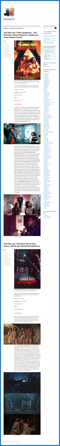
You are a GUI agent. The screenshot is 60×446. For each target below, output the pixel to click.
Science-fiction (46, 181)
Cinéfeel (45, 97)
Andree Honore (6, 48)
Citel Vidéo (45, 98)
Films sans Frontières (47, 131)
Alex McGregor (6, 257)
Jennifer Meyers (6, 51)
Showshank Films (46, 184)
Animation (45, 77)
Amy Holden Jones (6, 47)
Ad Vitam (45, 76)
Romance (45, 179)
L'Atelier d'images (46, 145)
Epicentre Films (46, 118)
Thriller (45, 199)
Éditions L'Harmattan (47, 115)
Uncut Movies (46, 201)
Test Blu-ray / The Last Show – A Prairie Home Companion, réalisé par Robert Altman (50, 36)
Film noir (45, 130)
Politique (45, 168)
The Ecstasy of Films (47, 197)
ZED (44, 207)
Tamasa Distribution (47, 193)
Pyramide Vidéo (46, 175)
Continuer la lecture (18, 236)
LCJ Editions (46, 147)
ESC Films (45, 122)
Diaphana (45, 108)
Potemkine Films (46, 169)
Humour (45, 141)
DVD (44, 113)
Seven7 (45, 183)
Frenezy (45, 133)
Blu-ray (10, 48)
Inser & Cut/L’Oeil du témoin (48, 143)
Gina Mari (8, 50)
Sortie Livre (45, 187)
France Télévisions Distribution (48, 132)
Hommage (45, 139)
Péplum (45, 165)
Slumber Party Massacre (7, 55)
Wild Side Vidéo (46, 206)
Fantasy (45, 129)
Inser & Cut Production (47, 142)
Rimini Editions (8, 46)
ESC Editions (46, 121)
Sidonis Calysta (46, 185)
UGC (44, 200)
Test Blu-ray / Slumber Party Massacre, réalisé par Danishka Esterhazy (22, 245)
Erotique (45, 119)
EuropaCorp (45, 124)
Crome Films (46, 106)
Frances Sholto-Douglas (7, 259)
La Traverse (45, 146)
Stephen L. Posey (6, 56)
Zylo (44, 208)
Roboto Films (46, 178)
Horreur (5, 46)
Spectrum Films (46, 189)
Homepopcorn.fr (9, 19)
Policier (45, 167)
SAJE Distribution (46, 180)
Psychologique (46, 172)
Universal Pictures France (48, 202)
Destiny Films (46, 107)
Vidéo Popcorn (46, 203)
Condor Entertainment (47, 104)
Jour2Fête (45, 144)
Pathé (45, 164)
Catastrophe (46, 95)
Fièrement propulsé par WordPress (14, 441)
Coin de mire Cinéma (47, 99)
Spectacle (45, 188)
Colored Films (46, 100)
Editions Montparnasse (47, 116)
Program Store (46, 171)
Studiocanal (45, 191)
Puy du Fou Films (46, 174)
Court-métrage (46, 105)
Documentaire (46, 109)
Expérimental (46, 125)
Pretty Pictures (46, 170)
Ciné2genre (45, 96)
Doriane (45, 110)
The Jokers (45, 198)
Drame (45, 112)
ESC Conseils (46, 120)
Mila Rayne (7, 261)
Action (45, 75)
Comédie (45, 101)
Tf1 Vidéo (45, 195)
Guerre (45, 135)
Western (45, 205)
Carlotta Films (46, 94)
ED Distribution (46, 114)
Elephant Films (46, 117)
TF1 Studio (45, 194)
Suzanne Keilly (9, 264)
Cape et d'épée (46, 93)
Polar (45, 166)
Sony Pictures (46, 186)
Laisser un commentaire (7, 57)
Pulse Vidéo (45, 173)
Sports (45, 190)
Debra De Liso (6, 49)
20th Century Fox (46, 73)
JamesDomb (6, 43)
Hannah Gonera (6, 260)
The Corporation (46, 196)
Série (44, 182)
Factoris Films (46, 127)
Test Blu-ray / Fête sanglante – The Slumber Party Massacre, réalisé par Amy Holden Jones (21, 35)
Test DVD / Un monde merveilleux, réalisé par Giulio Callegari (49, 52)
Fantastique (45, 128)
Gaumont (45, 134)
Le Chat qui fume (46, 148)
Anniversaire (46, 78)
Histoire (45, 137)
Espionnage (45, 123)
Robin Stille (7, 54)
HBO (44, 136)
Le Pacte (45, 149)
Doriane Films (46, 111)
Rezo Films (45, 176)
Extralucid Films (46, 126)
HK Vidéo (45, 138)
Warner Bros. (46, 204)
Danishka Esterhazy (7, 258)
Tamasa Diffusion (46, 192)
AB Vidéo (45, 74)
